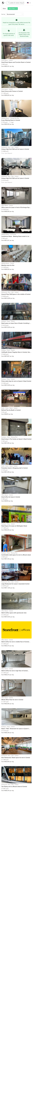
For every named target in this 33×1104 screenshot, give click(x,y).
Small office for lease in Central (10, 497)
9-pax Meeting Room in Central (10, 120)
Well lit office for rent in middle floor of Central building (15, 642)
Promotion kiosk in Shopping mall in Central (14, 468)
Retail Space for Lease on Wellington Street (14, 526)
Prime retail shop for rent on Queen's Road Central (16, 381)
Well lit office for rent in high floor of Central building (14, 671)
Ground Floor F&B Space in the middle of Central (15, 294)
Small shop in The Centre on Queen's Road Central (16, 439)
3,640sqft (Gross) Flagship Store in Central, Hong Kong (16, 352)
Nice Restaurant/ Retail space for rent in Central (15, 757)
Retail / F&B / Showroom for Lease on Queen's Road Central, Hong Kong (15, 729)
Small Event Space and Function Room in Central (16, 62)
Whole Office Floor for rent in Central (12, 699)
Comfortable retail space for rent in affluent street (16, 555)
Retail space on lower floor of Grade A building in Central (16, 323)
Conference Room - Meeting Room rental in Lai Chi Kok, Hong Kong (16, 236)
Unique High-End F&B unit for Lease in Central (15, 149)
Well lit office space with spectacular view (13, 613)
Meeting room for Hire (7, 265)
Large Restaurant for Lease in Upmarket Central (15, 584)
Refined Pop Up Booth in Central (11, 410)
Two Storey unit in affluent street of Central (14, 786)
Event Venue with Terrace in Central (12, 91)
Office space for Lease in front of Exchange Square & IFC (16, 207)
